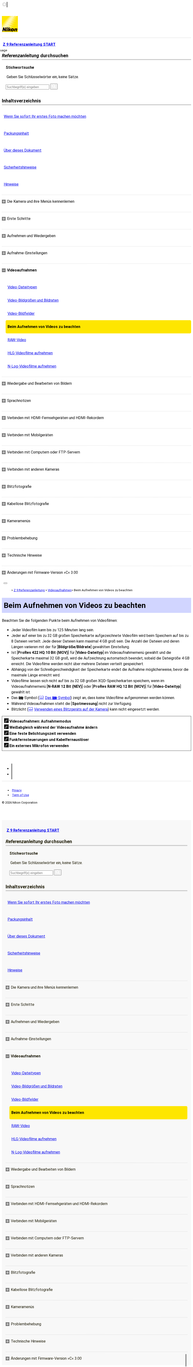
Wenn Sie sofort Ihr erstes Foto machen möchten (45, 116)
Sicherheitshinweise (20, 167)
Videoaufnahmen (60, 590)
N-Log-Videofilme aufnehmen (32, 366)
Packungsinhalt (16, 133)
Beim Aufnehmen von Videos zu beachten (44, 326)
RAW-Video (17, 340)
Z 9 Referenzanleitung (29, 590)
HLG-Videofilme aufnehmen (30, 353)
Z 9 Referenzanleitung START (33, 830)
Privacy (16, 790)
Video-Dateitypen (22, 287)
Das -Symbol (58, 698)
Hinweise (11, 184)
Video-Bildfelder (21, 313)
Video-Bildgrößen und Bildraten (33, 300)
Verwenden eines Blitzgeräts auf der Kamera (71, 709)
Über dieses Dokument (22, 150)
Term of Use (20, 795)
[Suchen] (54, 86)
